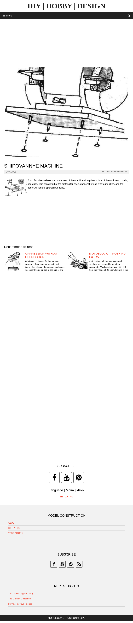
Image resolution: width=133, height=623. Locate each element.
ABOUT (12, 522)
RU (71, 496)
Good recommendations (116, 171)
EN (61, 496)
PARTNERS (14, 528)
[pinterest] (70, 564)
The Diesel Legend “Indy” (21, 593)
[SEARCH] (129, 15)
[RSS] (79, 564)
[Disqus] (66, 324)
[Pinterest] (78, 477)
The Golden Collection (19, 598)
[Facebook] (54, 477)
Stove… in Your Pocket (20, 604)
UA (66, 496)
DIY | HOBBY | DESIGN (66, 6)
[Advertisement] (66, 41)
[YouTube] (66, 477)
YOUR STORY (15, 533)
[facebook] (53, 564)
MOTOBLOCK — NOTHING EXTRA (107, 255)
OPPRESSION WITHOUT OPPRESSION (42, 255)
